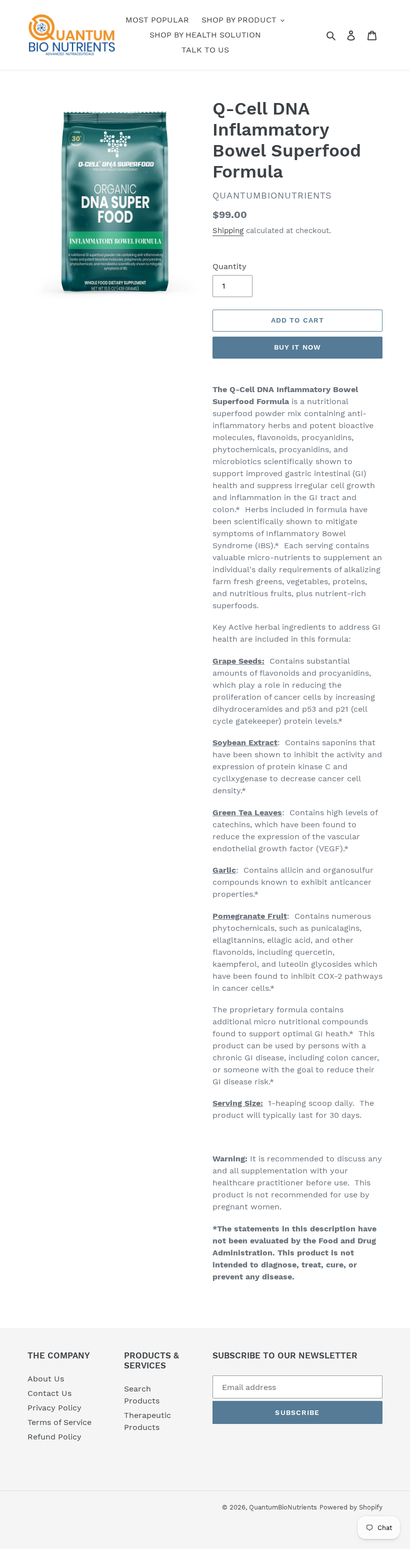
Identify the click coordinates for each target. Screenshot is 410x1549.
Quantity (229, 266)
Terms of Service (60, 1422)
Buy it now (297, 347)
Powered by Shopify (351, 1507)
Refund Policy (55, 1436)
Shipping (228, 230)
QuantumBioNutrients (283, 1507)
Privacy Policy (55, 1407)
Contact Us (50, 1393)
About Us (46, 1378)
